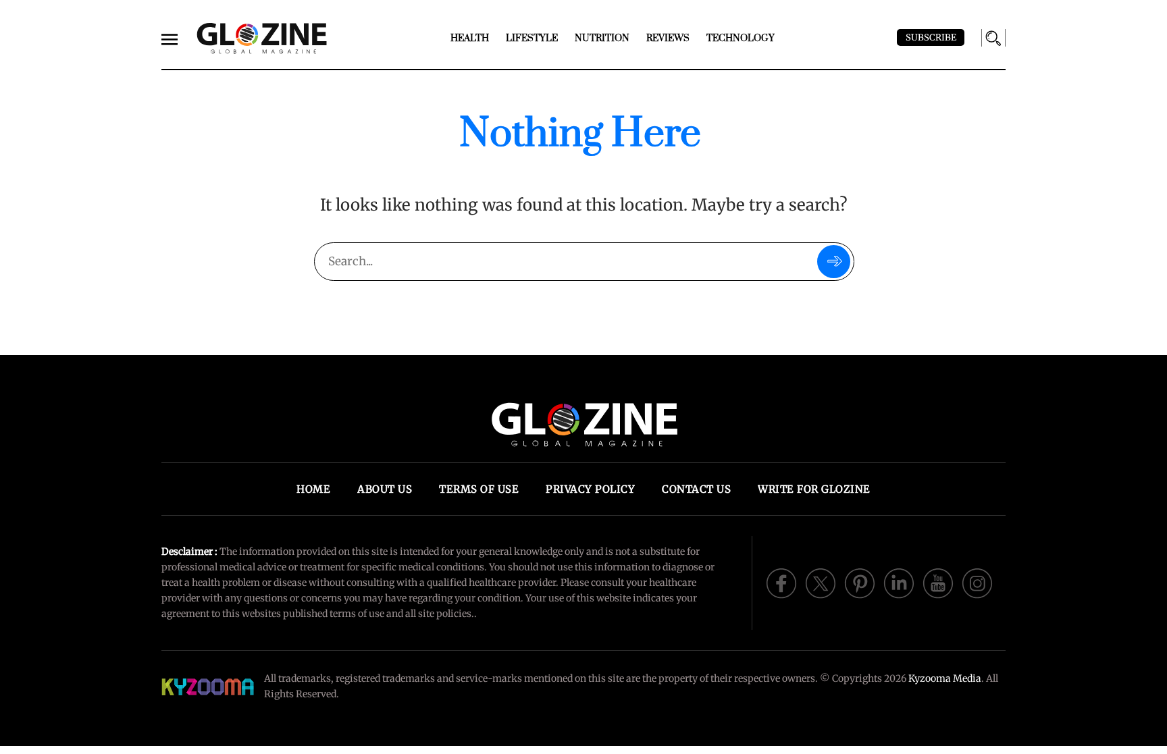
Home (313, 489)
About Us (384, 489)
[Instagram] (977, 581)
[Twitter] (820, 581)
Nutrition (602, 38)
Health (469, 38)
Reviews (668, 38)
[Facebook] (781, 581)
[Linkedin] (899, 581)
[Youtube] (938, 581)
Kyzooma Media (944, 678)
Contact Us (696, 489)
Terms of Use (479, 489)
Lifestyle (532, 38)
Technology (740, 38)
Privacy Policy (590, 489)
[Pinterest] (860, 581)
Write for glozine (814, 489)
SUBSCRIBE (931, 37)
